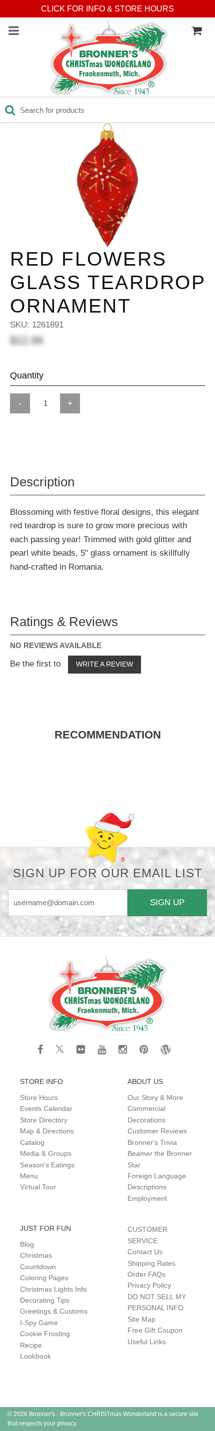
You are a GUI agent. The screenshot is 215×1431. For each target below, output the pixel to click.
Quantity (27, 375)
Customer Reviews (157, 1131)
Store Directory (44, 1120)
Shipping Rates (152, 1263)
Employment (147, 1198)
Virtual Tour (38, 1187)
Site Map (142, 1319)
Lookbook (35, 1356)
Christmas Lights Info (53, 1289)
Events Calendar (46, 1108)
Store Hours (39, 1097)
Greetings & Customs (54, 1311)
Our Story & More (155, 1097)
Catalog (32, 1142)
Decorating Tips (45, 1300)
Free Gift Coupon (155, 1330)
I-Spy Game (39, 1323)
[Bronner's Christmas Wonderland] (109, 58)
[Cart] (197, 31)
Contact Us (145, 1252)
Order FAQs (147, 1274)
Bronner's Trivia (152, 1142)
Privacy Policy (149, 1285)
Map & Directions (47, 1131)
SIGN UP (167, 902)
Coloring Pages (44, 1278)
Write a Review (104, 664)
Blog (27, 1244)
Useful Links (147, 1342)
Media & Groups (46, 1153)
